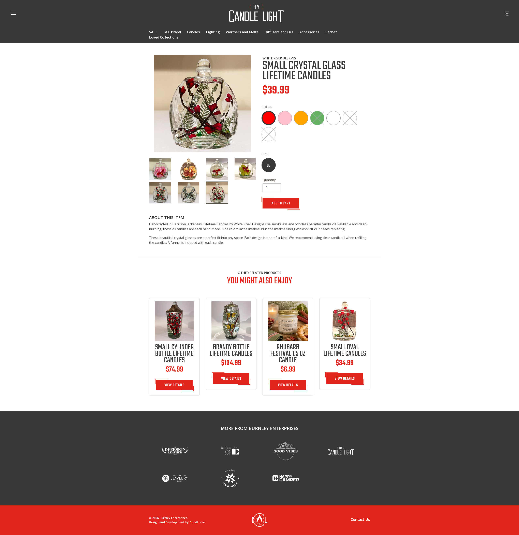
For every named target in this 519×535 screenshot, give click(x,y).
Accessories (309, 32)
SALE (153, 32)
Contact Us (360, 519)
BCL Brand (172, 32)
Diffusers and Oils (279, 32)
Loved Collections (163, 37)
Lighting (213, 32)
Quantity (269, 180)
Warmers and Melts (242, 32)
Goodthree (197, 522)
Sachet (331, 32)
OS (268, 165)
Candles (193, 32)
